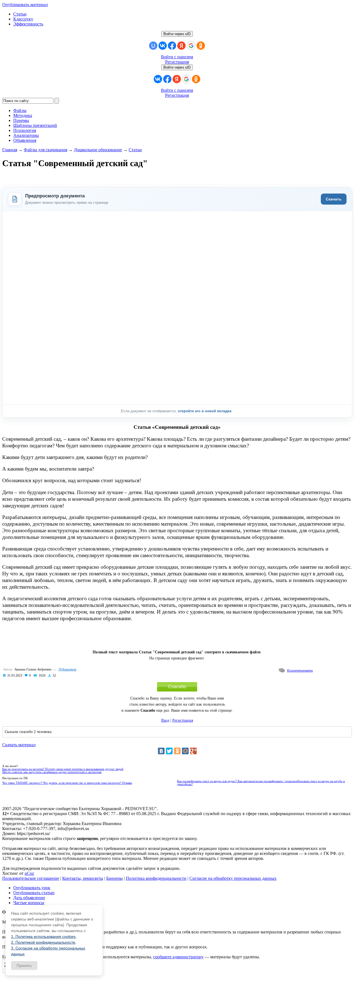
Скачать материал (19, 744)
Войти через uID (177, 34)
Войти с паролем (177, 56)
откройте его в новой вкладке (205, 411)
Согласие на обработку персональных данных (233, 878)
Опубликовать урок (31, 887)
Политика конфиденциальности (156, 878)
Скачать (334, 199)
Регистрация (177, 61)
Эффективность (28, 24)
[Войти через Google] (191, 45)
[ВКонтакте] (161, 751)
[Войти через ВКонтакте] (162, 45)
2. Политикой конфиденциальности (43, 942)
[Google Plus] (193, 751)
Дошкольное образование (98, 149)
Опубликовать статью (33, 892)
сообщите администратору (178, 956)
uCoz (29, 873)
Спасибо (177, 686)
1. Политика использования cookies (43, 936)
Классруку (23, 19)
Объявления (24, 140)
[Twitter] (169, 751)
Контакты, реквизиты (82, 878)
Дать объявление (29, 897)
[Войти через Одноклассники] (201, 45)
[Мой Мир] (185, 751)
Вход (165, 720)
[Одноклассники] (177, 751)
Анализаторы (26, 135)
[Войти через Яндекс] (181, 45)
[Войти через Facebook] (172, 45)
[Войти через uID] (153, 45)
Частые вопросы (28, 902)
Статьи (20, 14)
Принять (24, 965)
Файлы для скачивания (45, 149)
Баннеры (114, 878)
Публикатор (67, 669)
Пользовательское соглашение (30, 878)
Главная (9, 149)
